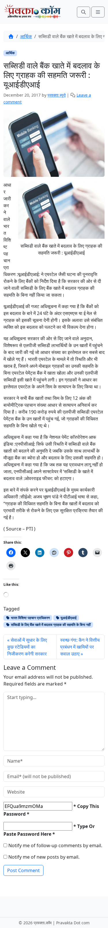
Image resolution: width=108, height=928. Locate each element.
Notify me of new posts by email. (43, 857)
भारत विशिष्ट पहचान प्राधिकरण (30, 617)
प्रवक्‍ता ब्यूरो (57, 95)
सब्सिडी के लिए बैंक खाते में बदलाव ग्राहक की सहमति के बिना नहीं (50, 624)
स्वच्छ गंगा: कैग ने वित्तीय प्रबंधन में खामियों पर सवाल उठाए (80, 647)
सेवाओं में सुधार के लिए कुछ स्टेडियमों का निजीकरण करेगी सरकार (27, 647)
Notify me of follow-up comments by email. (55, 845)
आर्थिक (26, 36)
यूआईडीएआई (68, 617)
